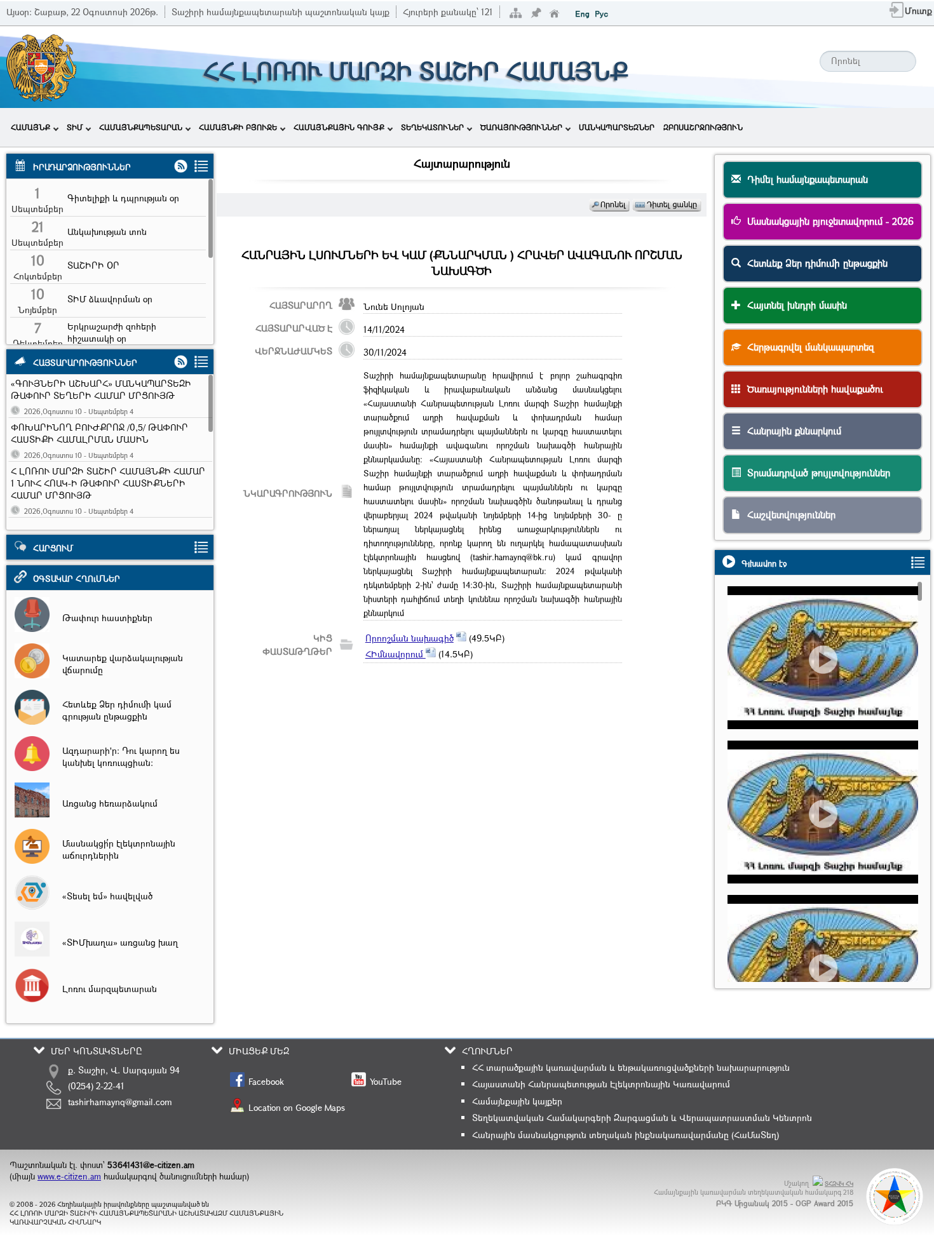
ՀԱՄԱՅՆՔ (30, 127)
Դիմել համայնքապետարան (804, 179)
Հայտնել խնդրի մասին (794, 305)
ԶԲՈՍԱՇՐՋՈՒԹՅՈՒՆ (703, 127)
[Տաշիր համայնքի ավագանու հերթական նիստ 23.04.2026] (828, 681)
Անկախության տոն (107, 231)
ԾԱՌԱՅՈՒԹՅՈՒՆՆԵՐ (521, 127)
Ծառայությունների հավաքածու (812, 388)
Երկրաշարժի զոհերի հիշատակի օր (111, 332)
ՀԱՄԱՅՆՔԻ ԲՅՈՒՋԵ (238, 127)
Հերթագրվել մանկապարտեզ (807, 346)
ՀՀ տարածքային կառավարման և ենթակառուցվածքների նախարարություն (631, 1067)
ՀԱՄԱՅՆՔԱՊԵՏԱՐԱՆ (140, 127)
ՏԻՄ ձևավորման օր (109, 299)
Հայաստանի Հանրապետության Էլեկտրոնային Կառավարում (601, 1084)
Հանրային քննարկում (791, 430)
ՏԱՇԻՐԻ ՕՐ (93, 265)
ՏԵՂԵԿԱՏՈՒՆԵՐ (432, 127)
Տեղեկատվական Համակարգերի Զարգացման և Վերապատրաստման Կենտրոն (642, 1118)
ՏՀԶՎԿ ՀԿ (839, 1183)
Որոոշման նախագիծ (409, 638)
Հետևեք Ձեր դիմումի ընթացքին (814, 263)
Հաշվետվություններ (788, 514)
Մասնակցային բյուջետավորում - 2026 (827, 221)
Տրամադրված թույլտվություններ (815, 472)
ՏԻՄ (75, 127)
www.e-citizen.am (69, 1176)
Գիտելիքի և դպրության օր (123, 198)
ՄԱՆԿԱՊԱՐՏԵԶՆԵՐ (616, 127)
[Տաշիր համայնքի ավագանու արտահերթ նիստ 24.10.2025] (828, 836)
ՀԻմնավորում (395, 654)
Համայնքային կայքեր (517, 1101)
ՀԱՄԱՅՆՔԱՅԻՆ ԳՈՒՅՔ (339, 127)
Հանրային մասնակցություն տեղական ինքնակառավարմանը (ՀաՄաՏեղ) (625, 1135)
